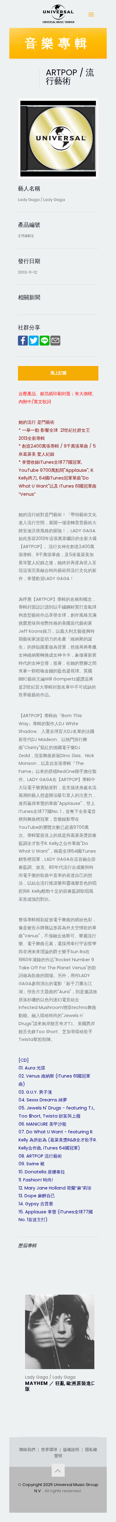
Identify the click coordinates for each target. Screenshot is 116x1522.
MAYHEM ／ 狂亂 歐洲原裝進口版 (60, 1386)
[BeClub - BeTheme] (58, 15)
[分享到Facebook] (23, 344)
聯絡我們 (27, 1450)
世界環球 (49, 1450)
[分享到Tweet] (34, 344)
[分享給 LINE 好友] (44, 344)
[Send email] (55, 344)
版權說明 (71, 1450)
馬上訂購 (58, 373)
